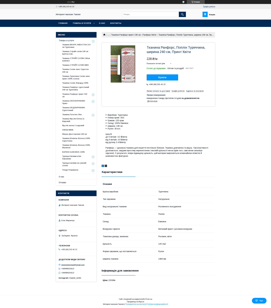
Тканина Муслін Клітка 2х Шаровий (73, 120)
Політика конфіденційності (157, 304)
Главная (62, 23)
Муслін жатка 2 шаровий (73, 125)
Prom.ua (149, 299)
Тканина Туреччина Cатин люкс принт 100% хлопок (76, 77)
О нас (102, 23)
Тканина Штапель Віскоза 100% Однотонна (76, 139)
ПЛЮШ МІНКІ (67, 130)
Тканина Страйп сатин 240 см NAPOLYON (75, 52)
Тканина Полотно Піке (72, 114)
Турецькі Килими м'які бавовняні (71, 157)
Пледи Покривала (70, 170)
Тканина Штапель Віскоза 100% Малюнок (76, 146)
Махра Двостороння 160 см (74, 134)
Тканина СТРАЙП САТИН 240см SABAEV (76, 59)
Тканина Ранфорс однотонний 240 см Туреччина (75, 88)
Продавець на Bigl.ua (135, 302)
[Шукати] (182, 14)
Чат (261, 301)
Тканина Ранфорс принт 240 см (126, 35)
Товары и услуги (82, 23)
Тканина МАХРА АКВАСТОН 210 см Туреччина (76, 46)
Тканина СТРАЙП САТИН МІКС (75, 65)
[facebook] (103, 166)
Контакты (115, 23)
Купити (162, 77)
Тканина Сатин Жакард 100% (75, 83)
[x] (106, 166)
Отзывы (62, 182)
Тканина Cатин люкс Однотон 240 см (75, 70)
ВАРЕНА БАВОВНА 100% (73, 152)
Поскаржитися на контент (135, 304)
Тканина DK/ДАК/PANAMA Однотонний (73, 109)
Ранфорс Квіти (149, 35)
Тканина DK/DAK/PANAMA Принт (73, 102)
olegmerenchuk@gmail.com (73, 265)
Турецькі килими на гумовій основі (74, 164)
